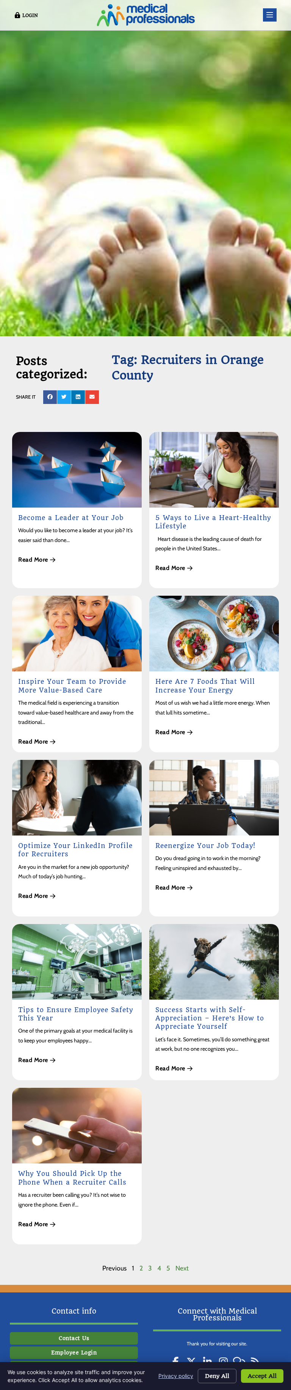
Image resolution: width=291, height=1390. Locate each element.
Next (182, 1268)
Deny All (217, 1376)
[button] (50, 397)
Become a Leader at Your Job (71, 518)
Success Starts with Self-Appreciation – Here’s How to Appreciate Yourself (209, 1018)
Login (30, 15)
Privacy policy (175, 1376)
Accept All (262, 1376)
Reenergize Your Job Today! (205, 846)
